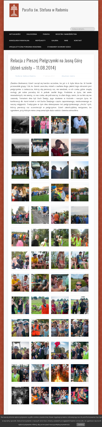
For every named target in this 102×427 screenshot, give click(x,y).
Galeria (54, 40)
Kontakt (78, 40)
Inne (66, 40)
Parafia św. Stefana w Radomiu (45, 10)
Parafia (46, 34)
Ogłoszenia (31, 34)
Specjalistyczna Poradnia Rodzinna (25, 47)
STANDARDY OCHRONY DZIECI (59, 47)
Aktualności (15, 34)
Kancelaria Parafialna (19, 40)
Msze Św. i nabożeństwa (66, 34)
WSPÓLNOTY (40, 40)
